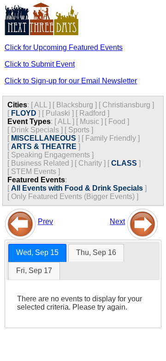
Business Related (40, 163)
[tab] (37, 253)
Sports (78, 130)
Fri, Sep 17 (34, 270)
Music (89, 121)
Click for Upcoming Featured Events (64, 47)
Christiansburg (126, 105)
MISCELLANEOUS (43, 138)
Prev (45, 221)
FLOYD (23, 113)
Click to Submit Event (40, 64)
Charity (90, 163)
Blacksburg (74, 105)
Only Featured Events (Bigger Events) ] (74, 196)
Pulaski (58, 113)
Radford (92, 113)
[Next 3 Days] (142, 221)
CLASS (124, 163)
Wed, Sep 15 (37, 252)
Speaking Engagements (50, 155)
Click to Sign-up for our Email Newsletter (71, 81)
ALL (40, 105)
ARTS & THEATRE (44, 146)
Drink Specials (35, 130)
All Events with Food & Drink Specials (77, 188)
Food (116, 121)
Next (117, 221)
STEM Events (33, 171)
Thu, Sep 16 (96, 252)
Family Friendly (110, 138)
